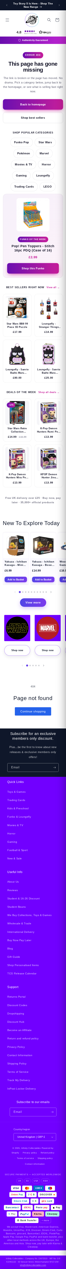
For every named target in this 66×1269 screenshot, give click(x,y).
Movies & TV (23, 164)
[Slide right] (51, 592)
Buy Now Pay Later (19, 940)
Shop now (17, 650)
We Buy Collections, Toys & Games (29, 915)
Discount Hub (15, 1021)
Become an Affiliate (19, 1030)
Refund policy (47, 1153)
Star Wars (45, 142)
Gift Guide (13, 956)
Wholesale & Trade (19, 923)
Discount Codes (17, 1005)
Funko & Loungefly (19, 816)
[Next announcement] (59, 5)
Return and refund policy (22, 1038)
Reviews (12, 890)
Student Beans (16, 906)
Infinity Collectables (31, 1148)
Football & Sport (17, 850)
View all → (53, 287)
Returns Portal (16, 996)
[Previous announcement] (7, 5)
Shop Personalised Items (23, 965)
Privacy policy (30, 1153)
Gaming (21, 175)
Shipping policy (45, 1158)
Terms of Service (18, 1071)
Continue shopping (33, 711)
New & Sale (14, 858)
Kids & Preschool (18, 808)
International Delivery (20, 931)
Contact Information (19, 1055)
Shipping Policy (17, 1063)
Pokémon (23, 153)
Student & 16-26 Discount (23, 898)
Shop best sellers (33, 117)
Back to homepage (33, 104)
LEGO (47, 186)
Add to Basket (16, 579)
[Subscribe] (54, 767)
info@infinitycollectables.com (33, 1265)
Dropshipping (15, 1013)
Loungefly (43, 175)
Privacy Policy (16, 1046)
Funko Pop (21, 142)
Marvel (44, 153)
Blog (10, 948)
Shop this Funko (33, 268)
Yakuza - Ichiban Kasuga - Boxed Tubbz (43, 565)
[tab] (20, 592)
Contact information (35, 1164)
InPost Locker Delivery (21, 1088)
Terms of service (25, 1158)
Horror (46, 164)
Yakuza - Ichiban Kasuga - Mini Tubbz (16, 565)
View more (33, 602)
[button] (7, 20)
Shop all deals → (49, 392)
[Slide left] (15, 592)
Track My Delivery (18, 1080)
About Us (13, 881)
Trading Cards (24, 186)
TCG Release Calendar (22, 973)
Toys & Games (16, 791)
